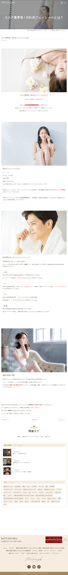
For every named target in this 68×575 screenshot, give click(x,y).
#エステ (37, 436)
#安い (42, 436)
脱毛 (4, 495)
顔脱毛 (23, 486)
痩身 (30, 492)
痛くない (27, 501)
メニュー (32, 498)
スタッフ (38, 498)
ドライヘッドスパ (7, 492)
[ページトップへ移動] (65, 539)
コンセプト (9, 495)
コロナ (28, 486)
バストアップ (41, 486)
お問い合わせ (57, 492)
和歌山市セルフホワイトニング (29, 489)
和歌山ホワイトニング (8, 486)
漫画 (47, 486)
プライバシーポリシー (8, 501)
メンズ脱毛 (34, 486)
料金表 (16, 501)
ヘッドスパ (58, 489)
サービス (27, 498)
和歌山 (59, 498)
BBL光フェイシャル (55, 501)
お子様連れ (52, 486)
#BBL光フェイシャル (27, 436)
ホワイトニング (18, 489)
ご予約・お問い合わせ (35, 501)
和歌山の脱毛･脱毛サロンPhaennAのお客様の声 (13, 498)
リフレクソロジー (49, 492)
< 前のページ (5, 419)
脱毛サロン (40, 489)
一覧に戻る (34, 419)
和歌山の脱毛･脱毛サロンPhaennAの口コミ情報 (24, 495)
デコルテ (25, 492)
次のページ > (62, 419)
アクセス (44, 498)
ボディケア (41, 492)
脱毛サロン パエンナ (52, 498)
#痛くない (48, 436)
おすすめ (21, 501)
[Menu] (65, 3)
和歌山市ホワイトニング (49, 489)
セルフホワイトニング (8, 489)
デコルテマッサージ (17, 492)
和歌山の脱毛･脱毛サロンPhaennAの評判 (43, 495)
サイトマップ (55, 553)
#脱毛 (18, 436)
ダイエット (35, 492)
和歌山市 (44, 501)
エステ (5, 504)
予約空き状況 (17, 486)
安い (48, 501)
